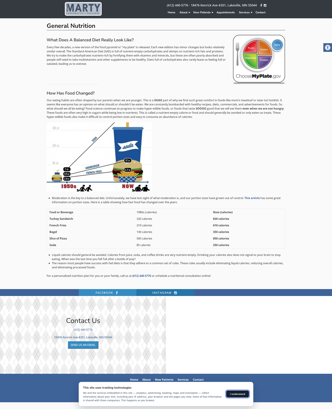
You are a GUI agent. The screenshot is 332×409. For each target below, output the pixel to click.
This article (252, 198)
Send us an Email (83, 345)
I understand (237, 394)
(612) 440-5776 (177, 5)
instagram (162, 293)
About (183, 12)
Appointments (225, 12)
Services (244, 12)
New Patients (202, 12)
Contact (260, 12)
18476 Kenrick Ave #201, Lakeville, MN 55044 (224, 5)
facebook (105, 293)
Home (171, 12)
